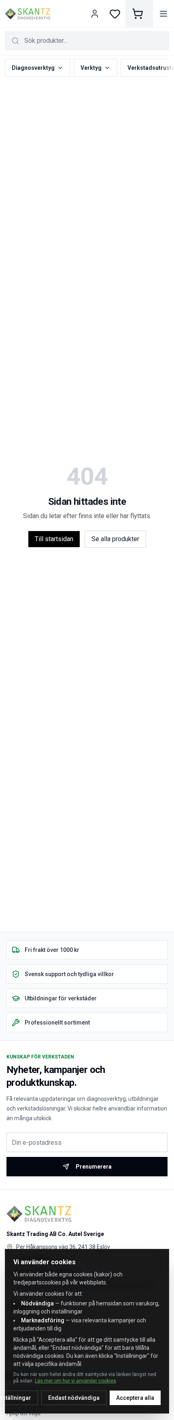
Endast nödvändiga (74, 1398)
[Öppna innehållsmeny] (163, 14)
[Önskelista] (115, 14)
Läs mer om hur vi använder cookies (75, 1381)
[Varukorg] (139, 13)
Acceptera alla (135, 1398)
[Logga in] (95, 14)
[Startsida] (27, 13)
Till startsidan (54, 539)
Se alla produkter (115, 539)
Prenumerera (94, 1166)
